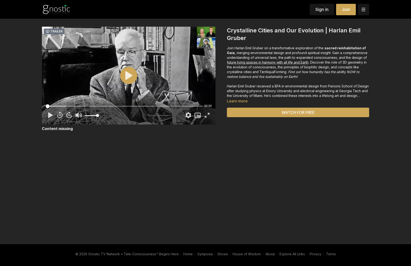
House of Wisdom (247, 254)
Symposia (205, 254)
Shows (222, 254)
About (270, 254)
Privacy (315, 254)
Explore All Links (292, 254)
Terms (331, 254)
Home (188, 254)
